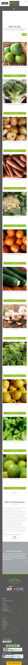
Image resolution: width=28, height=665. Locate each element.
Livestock (4, 625)
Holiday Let (5, 623)
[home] (14, 4)
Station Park (5, 621)
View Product (14, 75)
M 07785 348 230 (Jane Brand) (8, 601)
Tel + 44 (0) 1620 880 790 (7, 600)
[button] (14, 9)
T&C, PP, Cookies (22, 661)
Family (4, 620)
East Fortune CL (5, 622)
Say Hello (4, 629)
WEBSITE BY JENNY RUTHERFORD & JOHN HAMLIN (13, 661)
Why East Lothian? (6, 624)
